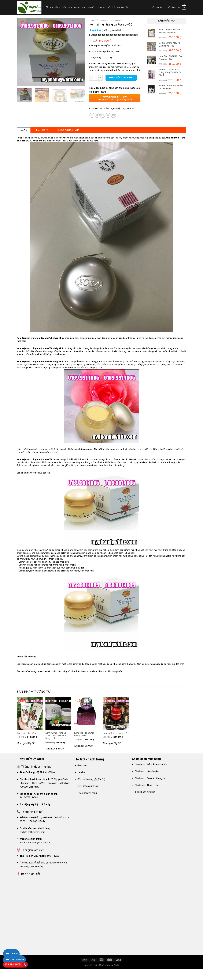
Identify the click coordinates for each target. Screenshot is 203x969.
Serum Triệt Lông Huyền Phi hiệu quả (171, 87)
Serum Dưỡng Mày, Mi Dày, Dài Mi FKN (169, 44)
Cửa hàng (55, 7)
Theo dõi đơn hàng (87, 793)
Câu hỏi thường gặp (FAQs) (91, 779)
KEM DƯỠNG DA (105, 108)
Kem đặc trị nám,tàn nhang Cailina (84, 734)
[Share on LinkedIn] (113, 115)
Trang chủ (79, 7)
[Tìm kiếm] (47, 7)
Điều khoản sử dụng (87, 786)
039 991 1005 (12, 964)
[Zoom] (21, 82)
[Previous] (22, 52)
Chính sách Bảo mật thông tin (150, 778)
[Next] (79, 52)
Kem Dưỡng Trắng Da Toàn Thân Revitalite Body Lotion (55, 736)
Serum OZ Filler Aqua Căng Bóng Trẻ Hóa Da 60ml (170, 72)
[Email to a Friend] (102, 115)
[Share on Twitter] (97, 115)
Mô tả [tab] (24, 130)
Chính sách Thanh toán (146, 785)
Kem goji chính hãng (26, 733)
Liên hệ (90, 7)
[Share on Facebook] (91, 115)
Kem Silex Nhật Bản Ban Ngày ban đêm (170, 58)
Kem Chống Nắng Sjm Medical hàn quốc (169, 31)
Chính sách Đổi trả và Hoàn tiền (112, 7)
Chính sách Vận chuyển (147, 771)
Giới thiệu (67, 7)
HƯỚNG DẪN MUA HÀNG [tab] (68, 130)
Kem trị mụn (120, 20)
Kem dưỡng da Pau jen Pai (116, 733)
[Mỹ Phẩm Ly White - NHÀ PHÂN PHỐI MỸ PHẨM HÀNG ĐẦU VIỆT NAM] (29, 7)
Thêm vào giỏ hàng (121, 77)
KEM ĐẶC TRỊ (106, 20)
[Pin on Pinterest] (108, 115)
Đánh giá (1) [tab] (42, 130)
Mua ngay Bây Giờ (26, 743)
